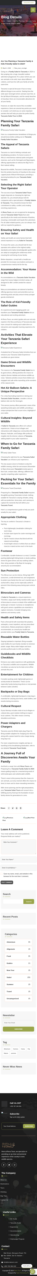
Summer (10, 984)
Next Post (31, 817)
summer (13, 1053)
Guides (10, 963)
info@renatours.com (11, 1262)
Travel (9, 991)
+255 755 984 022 (10, 1266)
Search (7, 894)
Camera (15, 1049)
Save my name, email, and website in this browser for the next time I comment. (18, 875)
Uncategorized (13, 998)
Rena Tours (17, 1270)
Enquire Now (29, 2)
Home (3, 21)
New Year (10, 970)
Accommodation (15, 1231)
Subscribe (18, 1029)
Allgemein (11, 949)
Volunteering (14, 1235)
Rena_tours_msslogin (20, 68)
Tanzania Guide (15, 1223)
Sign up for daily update (17, 1117)
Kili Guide (13, 1219)
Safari (9, 21)
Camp (23, 1049)
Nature (6, 1053)
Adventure (11, 942)
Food (9, 956)
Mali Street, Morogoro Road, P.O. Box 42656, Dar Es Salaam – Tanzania (15, 1255)
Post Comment (7, 882)
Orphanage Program (17, 1239)
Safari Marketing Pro (22, 1273)
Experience (14, 1227)
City (29, 1049)
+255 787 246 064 (15, 1106)
